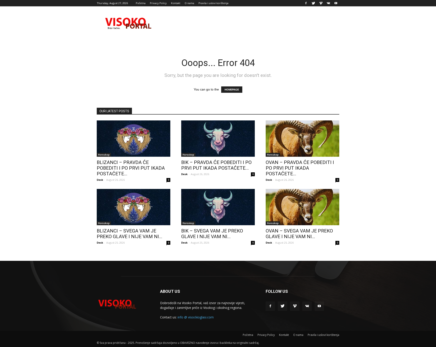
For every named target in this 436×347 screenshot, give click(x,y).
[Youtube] (335, 3)
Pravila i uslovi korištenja (213, 3)
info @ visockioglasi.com (196, 317)
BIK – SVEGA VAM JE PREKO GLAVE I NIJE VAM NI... (212, 233)
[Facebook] (305, 3)
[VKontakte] (328, 3)
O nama (189, 3)
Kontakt (175, 3)
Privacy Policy (158, 3)
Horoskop (104, 154)
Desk (100, 179)
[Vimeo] (320, 3)
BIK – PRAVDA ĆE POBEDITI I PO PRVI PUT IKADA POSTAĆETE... (216, 165)
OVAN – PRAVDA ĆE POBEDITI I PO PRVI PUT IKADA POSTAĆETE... (300, 168)
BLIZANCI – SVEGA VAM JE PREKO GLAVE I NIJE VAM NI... (129, 233)
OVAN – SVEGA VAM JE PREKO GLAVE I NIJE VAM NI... (299, 233)
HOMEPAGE (232, 89)
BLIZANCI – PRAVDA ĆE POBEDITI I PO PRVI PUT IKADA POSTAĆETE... (131, 168)
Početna (141, 3)
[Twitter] (313, 3)
